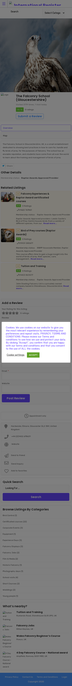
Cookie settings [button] (15, 354)
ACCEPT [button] (33, 355)
